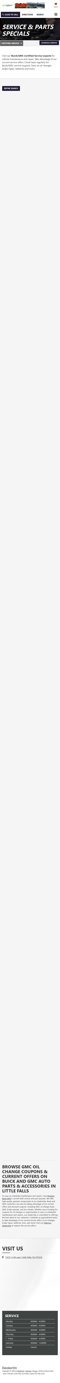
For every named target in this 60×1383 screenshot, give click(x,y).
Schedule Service (49, 43)
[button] (10, 14)
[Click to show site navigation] (56, 14)
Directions (27, 14)
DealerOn (20, 1371)
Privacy (35, 1371)
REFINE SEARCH (11, 88)
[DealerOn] (9, 1367)
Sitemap (28, 1371)
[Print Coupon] (30, 130)
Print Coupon (13, 168)
